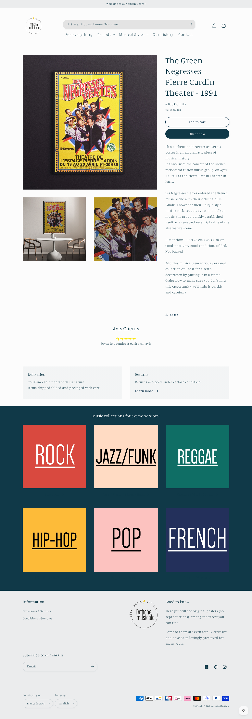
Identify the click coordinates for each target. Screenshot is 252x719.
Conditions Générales (37, 618)
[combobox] (129, 24)
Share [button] (174, 314)
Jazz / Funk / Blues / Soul (124, 494)
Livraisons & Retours (37, 611)
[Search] (190, 24)
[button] (106, 34)
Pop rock (52, 494)
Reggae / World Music (195, 494)
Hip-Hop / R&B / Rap (52, 577)
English (64, 703)
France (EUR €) (36, 703)
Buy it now (197, 134)
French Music (195, 577)
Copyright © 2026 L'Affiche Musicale (211, 706)
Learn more (144, 391)
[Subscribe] (92, 666)
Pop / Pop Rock (123, 577)
